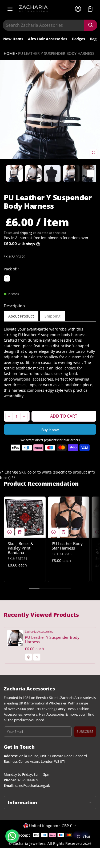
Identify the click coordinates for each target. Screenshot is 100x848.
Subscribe (85, 731)
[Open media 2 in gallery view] (33, 173)
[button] (90, 9)
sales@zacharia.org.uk (32, 785)
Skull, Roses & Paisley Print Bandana (20, 548)
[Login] (78, 9)
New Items (13, 38)
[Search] (90, 25)
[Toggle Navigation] (10, 9)
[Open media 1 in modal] (50, 109)
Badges (78, 38)
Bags (94, 38)
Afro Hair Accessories (47, 38)
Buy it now (50, 430)
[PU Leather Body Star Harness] (69, 517)
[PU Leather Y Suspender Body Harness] (50, 645)
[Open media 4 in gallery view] (52, 173)
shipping (26, 232)
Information (22, 802)
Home (9, 53)
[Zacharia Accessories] (33, 9)
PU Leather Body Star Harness (67, 546)
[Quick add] (20, 532)
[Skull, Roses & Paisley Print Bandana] (25, 517)
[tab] (21, 316)
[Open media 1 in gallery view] (14, 173)
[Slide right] (90, 173)
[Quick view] (9, 532)
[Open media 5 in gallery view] (71, 173)
